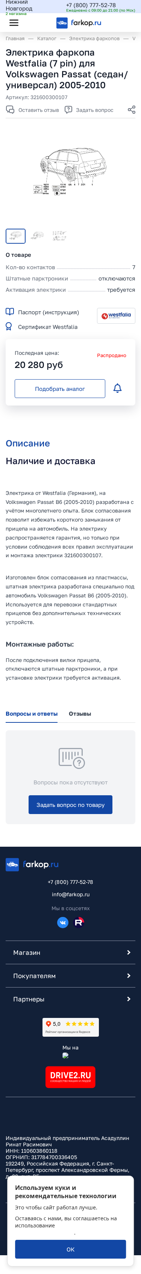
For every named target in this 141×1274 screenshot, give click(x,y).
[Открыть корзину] (123, 22)
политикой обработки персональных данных (64, 1229)
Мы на (70, 1047)
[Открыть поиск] (34, 22)
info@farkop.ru (70, 894)
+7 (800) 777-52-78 (91, 5)
